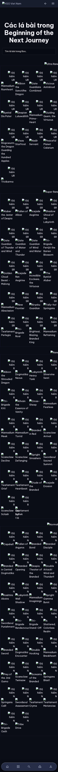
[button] (53, 3)
